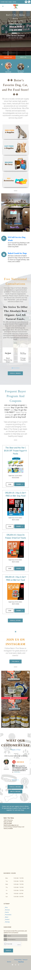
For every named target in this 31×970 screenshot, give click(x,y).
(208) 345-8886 (15, 29)
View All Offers (15, 620)
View (9, 484)
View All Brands (15, 373)
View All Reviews (15, 786)
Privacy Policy (18, 959)
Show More (17, 772)
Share (18, 484)
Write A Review (15, 791)
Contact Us (8, 57)
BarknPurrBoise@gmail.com (11, 825)
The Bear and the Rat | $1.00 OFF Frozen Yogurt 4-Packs (15, 450)
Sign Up (8, 950)
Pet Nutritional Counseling (8, 71)
